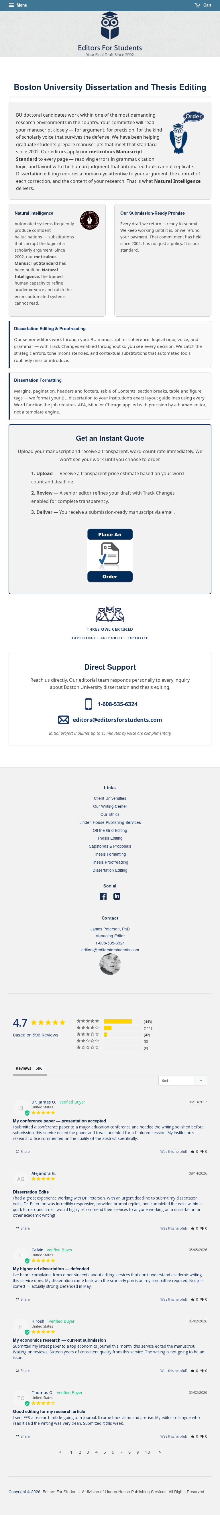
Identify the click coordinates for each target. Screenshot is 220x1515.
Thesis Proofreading (110, 862)
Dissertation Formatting (38, 380)
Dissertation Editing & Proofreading (50, 328)
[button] (194, 1151)
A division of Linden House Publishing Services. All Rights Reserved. (143, 1491)
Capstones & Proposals (110, 846)
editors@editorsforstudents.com (117, 720)
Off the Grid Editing (110, 830)
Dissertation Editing (110, 870)
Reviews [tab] (23, 1068)
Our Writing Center (110, 806)
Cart (206, 5)
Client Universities (110, 798)
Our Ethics (110, 814)
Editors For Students (61, 1491)
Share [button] (25, 1151)
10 (147, 1452)
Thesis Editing (110, 838)
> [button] (160, 1452)
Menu (21, 5)
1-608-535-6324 (118, 704)
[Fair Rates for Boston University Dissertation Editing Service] (110, 581)
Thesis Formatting (110, 854)
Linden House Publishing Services (110, 822)
